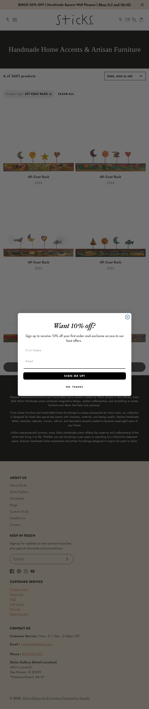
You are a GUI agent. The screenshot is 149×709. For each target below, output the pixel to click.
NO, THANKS (74, 386)
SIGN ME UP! (74, 376)
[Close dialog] (127, 317)
